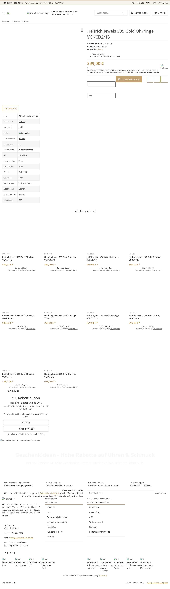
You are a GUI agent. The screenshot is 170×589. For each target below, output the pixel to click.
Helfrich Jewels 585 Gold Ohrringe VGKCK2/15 (60, 258)
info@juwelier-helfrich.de (21, 537)
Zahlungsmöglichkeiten (57, 517)
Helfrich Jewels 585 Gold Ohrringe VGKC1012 (60, 375)
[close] (82, 30)
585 (20, 144)
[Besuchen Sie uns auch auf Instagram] (13, 553)
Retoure (50, 536)
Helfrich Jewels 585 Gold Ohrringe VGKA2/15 (18, 375)
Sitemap (93, 527)
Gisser (100, 49)
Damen (22, 121)
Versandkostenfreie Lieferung (142, 72)
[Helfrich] (164, 66)
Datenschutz (94, 512)
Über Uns (51, 507)
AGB (91, 517)
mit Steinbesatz (26, 149)
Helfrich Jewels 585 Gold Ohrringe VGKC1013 (60, 317)
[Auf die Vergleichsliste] (150, 79)
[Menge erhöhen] (89, 90)
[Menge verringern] (89, 78)
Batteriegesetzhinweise (99, 532)
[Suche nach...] (124, 12)
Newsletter (51, 527)
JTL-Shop (141, 582)
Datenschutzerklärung (50, 493)
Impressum (94, 507)
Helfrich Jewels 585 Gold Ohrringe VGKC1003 (145, 258)
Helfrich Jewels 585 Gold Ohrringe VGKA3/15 (18, 258)
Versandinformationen (57, 522)
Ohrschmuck (24, 116)
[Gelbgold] (24, 132)
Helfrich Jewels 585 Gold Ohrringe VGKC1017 (103, 258)
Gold (21, 127)
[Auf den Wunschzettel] (157, 79)
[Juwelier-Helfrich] (8, 13)
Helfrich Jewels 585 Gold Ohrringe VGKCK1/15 (103, 317)
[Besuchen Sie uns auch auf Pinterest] (11, 553)
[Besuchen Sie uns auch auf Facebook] (8, 553)
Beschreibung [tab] (10, 108)
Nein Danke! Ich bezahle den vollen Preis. (26, 434)
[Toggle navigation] (3, 12)
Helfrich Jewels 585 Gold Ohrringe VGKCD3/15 (18, 317)
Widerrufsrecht (96, 522)
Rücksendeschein (54, 532)
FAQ (132, 3)
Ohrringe (34, 116)
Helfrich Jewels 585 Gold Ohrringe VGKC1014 (145, 317)
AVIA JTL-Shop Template (157, 582)
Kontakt (140, 3)
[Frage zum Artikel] (164, 79)
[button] (148, 3)
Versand (103, 575)
